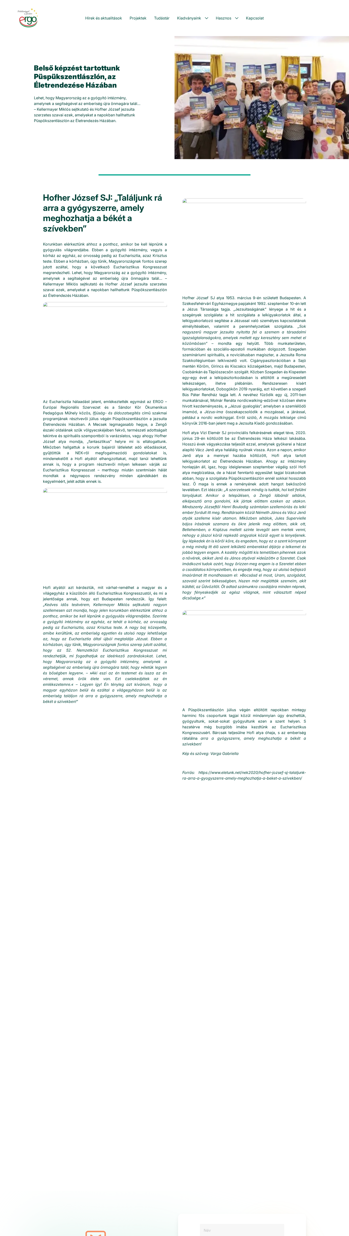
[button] (192, 18)
